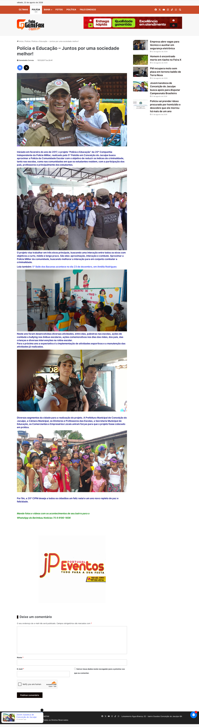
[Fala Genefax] (30, 24)
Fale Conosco (88, 9)
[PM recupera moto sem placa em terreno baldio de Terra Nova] (140, 72)
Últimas (23, 9)
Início (21, 41)
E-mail (20, 669)
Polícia (36, 9)
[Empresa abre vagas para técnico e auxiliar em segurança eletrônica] (140, 45)
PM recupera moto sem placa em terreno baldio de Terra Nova (165, 72)
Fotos (59, 9)
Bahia (47, 9)
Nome (20, 657)
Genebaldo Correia (26, 60)
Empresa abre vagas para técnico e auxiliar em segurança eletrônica (164, 45)
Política (71, 9)
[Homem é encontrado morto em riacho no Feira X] (140, 60)
